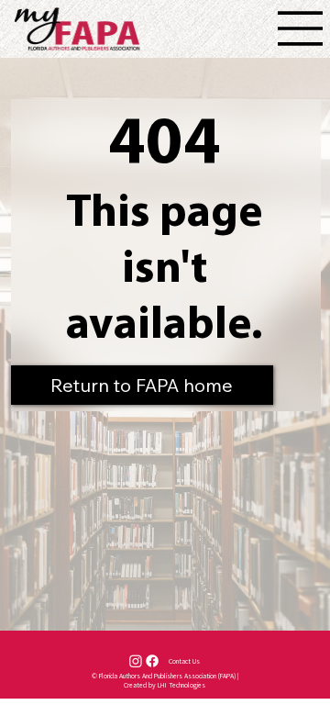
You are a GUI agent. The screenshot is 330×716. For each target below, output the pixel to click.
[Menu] (301, 28)
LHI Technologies (181, 684)
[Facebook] (152, 661)
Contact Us (184, 661)
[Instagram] (135, 661)
